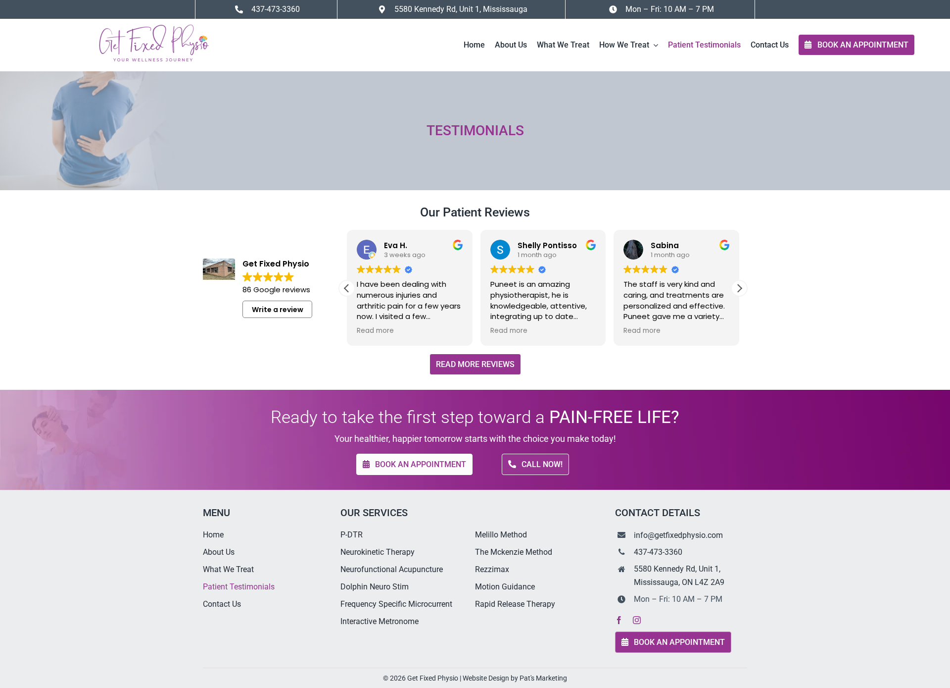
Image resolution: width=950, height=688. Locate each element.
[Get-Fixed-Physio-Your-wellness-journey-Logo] (153, 22)
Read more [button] (375, 330)
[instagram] (637, 620)
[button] (739, 288)
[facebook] (619, 620)
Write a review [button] (277, 310)
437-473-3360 (658, 552)
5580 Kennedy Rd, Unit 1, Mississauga (460, 9)
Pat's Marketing (543, 678)
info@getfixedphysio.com (678, 535)
